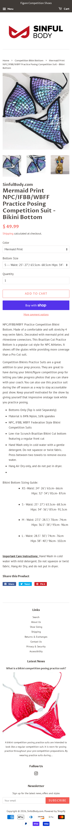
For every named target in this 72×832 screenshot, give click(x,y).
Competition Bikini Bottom (29, 60)
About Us (36, 622)
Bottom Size (10, 258)
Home (6, 60)
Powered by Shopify (54, 811)
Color (6, 243)
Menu (10, 8)
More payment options (36, 314)
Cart (66, 9)
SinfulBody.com (35, 811)
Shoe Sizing (36, 626)
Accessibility (36, 651)
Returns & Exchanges (36, 636)
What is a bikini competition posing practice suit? (36, 668)
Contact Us (36, 641)
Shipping (8, 233)
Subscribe (57, 800)
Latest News (36, 661)
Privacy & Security (36, 646)
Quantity (8, 274)
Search (36, 617)
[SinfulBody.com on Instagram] (36, 774)
